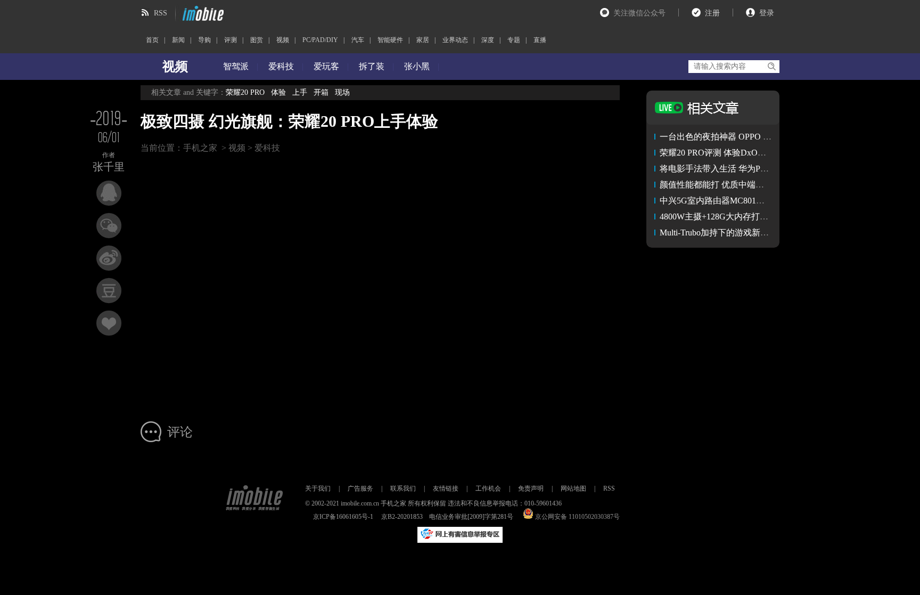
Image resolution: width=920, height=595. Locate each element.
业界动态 (455, 40)
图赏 (256, 40)
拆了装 (371, 66)
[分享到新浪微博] (108, 258)
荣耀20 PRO (245, 92)
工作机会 (488, 488)
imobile (201, 13)
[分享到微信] (108, 225)
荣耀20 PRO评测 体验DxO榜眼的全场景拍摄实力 (751, 152)
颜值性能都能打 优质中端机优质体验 (729, 184)
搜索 (771, 66)
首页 (152, 40)
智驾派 (236, 66)
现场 (342, 92)
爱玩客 (326, 66)
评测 (230, 40)
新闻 (178, 40)
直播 (539, 40)
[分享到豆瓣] (108, 290)
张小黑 (417, 66)
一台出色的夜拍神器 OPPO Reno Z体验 (733, 136)
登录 (766, 13)
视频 (282, 40)
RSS (160, 13)
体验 (278, 92)
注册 (712, 13)
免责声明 (531, 488)
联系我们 (403, 488)
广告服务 (360, 488)
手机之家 (200, 147)
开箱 (321, 92)
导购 (204, 40)
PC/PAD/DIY (320, 40)
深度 (487, 40)
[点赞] (108, 323)
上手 (299, 92)
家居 (422, 40)
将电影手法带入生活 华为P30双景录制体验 (740, 168)
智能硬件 (390, 40)
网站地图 (573, 488)
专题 (513, 40)
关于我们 (318, 488)
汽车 (357, 40)
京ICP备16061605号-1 (343, 516)
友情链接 (445, 488)
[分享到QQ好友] (108, 193)
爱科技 (281, 66)
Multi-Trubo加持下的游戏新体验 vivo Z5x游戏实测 (752, 232)
